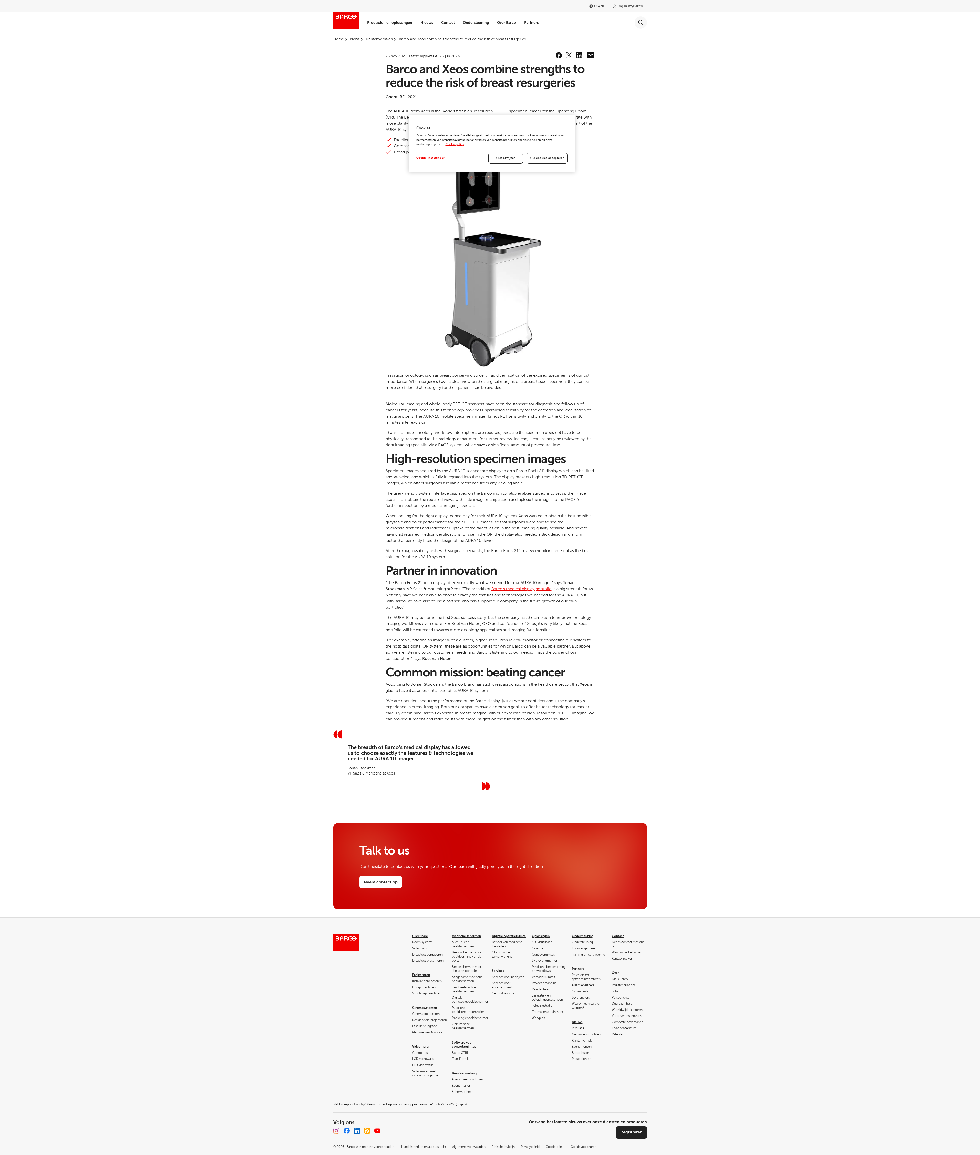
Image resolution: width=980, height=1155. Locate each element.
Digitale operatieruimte (509, 936)
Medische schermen (466, 936)
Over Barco (506, 22)
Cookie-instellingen (431, 158)
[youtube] (377, 1131)
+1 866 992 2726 (448, 1104)
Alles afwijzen (506, 158)
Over (615, 973)
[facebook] (559, 55)
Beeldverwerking (464, 1073)
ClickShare (420, 936)
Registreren (631, 1132)
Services (498, 971)
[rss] (367, 1131)
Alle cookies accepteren (547, 158)
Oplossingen (541, 936)
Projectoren (421, 975)
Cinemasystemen (424, 1008)
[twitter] (569, 55)
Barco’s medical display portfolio (521, 589)
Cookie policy (455, 144)
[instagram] (336, 1131)
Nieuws (426, 22)
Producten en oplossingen (389, 22)
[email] (590, 55)
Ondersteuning (476, 22)
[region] (492, 143)
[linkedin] (579, 55)
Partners (531, 22)
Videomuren (421, 1046)
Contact (448, 22)
